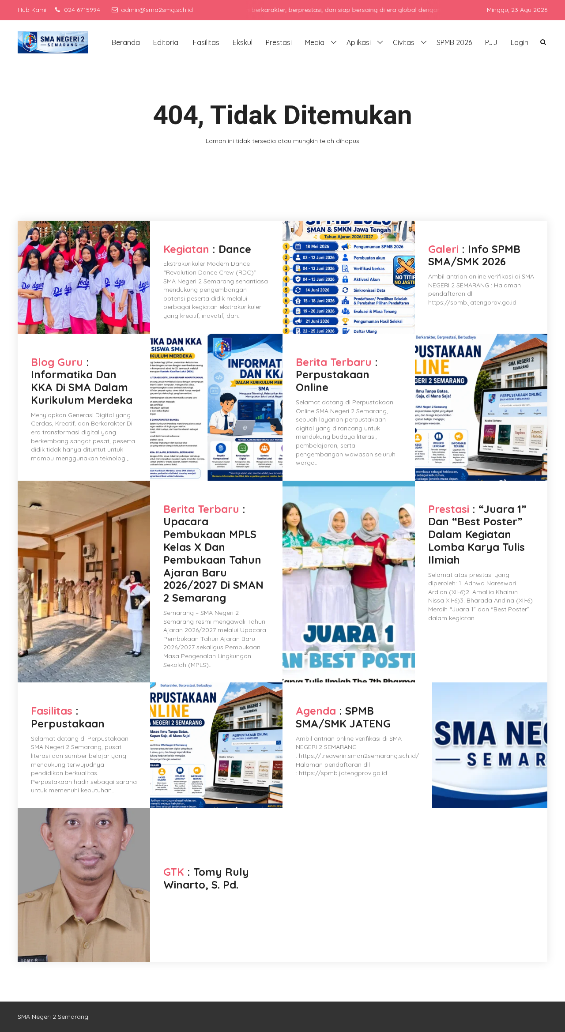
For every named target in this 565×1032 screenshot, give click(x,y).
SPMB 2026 (454, 42)
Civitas (403, 42)
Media (314, 42)
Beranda (126, 42)
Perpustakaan (68, 723)
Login (519, 42)
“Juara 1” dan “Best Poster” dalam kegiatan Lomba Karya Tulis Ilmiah (477, 534)
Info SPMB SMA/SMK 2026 (474, 255)
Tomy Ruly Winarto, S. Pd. (206, 878)
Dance (234, 249)
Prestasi (279, 42)
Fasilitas (206, 42)
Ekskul (242, 42)
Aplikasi (359, 42)
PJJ (491, 42)
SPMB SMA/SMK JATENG (343, 717)
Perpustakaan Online (332, 381)
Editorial (166, 42)
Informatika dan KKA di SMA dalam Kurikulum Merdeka (81, 387)
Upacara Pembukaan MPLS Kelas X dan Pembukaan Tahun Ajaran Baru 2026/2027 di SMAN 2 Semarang (213, 559)
